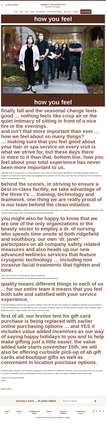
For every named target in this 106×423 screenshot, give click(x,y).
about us (7, 412)
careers (49, 411)
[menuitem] (16, 11)
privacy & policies (63, 412)
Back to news (6, 389)
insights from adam (34, 412)
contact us (19, 412)
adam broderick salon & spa (53, 5)
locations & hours (80, 412)
